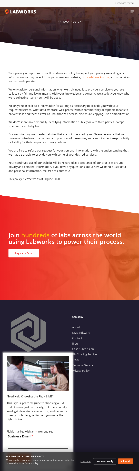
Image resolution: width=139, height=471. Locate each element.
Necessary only (104, 461)
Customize (86, 461)
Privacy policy (31, 463)
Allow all (125, 461)
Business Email (20, 436)
